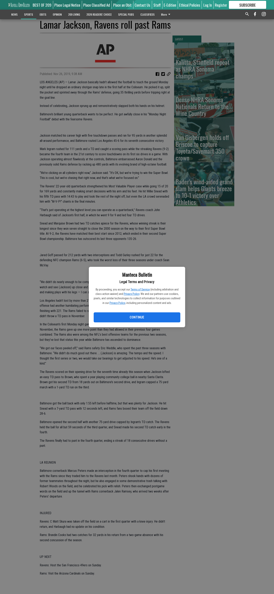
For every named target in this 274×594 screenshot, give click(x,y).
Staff (157, 4)
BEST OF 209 (42, 4)
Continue (137, 317)
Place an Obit (122, 4)
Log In (207, 4)
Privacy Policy (131, 293)
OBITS (43, 14)
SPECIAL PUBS (126, 14)
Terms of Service (140, 289)
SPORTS (28, 14)
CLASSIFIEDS (147, 14)
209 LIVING (74, 14)
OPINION (57, 14)
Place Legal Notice (67, 4)
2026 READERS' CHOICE (99, 14)
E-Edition (170, 4)
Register (221, 4)
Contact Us (142, 4)
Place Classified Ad (96, 4)
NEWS (14, 14)
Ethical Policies (189, 4)
